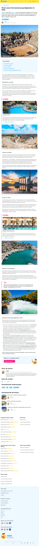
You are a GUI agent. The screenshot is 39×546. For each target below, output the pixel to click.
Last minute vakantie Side (25, 422)
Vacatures (3, 514)
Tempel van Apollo (8, 65)
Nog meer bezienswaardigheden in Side (12, 70)
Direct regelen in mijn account (6, 490)
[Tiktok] (22, 543)
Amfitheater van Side (8, 63)
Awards (2, 512)
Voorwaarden (7, 541)
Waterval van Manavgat (9, 68)
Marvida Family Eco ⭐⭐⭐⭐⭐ (7, 419)
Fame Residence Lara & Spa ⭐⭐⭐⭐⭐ (9, 463)
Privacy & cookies (14, 541)
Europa (3, 387)
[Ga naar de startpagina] (4, 1)
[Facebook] (27, 543)
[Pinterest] (30, 543)
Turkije (11, 387)
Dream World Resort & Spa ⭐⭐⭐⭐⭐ (8, 431)
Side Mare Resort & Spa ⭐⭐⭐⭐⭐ (8, 427)
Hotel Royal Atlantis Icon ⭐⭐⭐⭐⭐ (8, 436)
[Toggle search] (30, 1)
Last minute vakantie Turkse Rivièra (27, 449)
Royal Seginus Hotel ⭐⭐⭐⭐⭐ (7, 468)
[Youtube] (33, 543)
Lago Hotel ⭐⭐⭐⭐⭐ (5, 434)
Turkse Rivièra (16, 387)
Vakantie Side (22, 419)
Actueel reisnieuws (4, 500)
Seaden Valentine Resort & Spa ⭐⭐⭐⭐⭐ (9, 422)
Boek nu (34, 1)
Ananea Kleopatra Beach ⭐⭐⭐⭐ (8, 453)
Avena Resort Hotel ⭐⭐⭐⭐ (7, 465)
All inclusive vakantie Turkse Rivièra (27, 452)
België (13, 543)
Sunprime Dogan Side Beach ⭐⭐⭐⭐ (8, 439)
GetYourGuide (18, 287)
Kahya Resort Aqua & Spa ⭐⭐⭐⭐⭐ (8, 460)
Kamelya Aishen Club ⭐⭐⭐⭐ (7, 424)
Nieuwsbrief (3, 504)
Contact (2, 494)
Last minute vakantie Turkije (6, 478)
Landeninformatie (4, 502)
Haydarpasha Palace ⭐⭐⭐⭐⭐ (7, 458)
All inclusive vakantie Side (25, 424)
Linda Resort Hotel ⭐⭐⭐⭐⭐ (7, 441)
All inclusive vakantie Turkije (6, 481)
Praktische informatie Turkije (6, 483)
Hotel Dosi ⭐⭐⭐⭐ (5, 429)
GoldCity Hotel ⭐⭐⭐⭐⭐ (6, 448)
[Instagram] (24, 543)
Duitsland (19, 541)
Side (3, 12)
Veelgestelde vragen (5, 492)
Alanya (12, 12)
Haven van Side (7, 66)
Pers (2, 517)
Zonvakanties (6, 5)
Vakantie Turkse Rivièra (24, 447)
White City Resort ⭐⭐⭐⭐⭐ (7, 451)
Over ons (2, 510)
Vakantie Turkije (4, 476)
